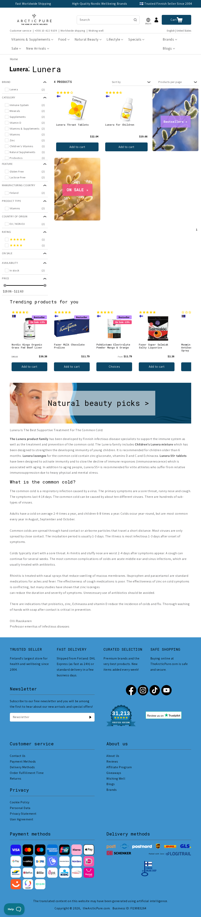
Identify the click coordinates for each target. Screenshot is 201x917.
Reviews (112, 761)
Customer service (20, 30)
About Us (112, 756)
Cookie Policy (19, 802)
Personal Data (20, 808)
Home (14, 59)
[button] (148, 19)
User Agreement (21, 819)
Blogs (110, 784)
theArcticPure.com (96, 908)
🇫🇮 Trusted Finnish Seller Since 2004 (166, 4)
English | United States (179, 30)
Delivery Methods (22, 767)
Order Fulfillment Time (27, 773)
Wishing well (96, 30)
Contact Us (18, 756)
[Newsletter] (90, 717)
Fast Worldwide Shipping (33, 4)
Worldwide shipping (72, 30)
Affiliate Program (119, 767)
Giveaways (113, 773)
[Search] (135, 19)
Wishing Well (115, 778)
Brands (111, 790)
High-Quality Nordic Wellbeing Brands (99, 4)
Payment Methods (23, 761)
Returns (15, 778)
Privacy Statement (23, 814)
